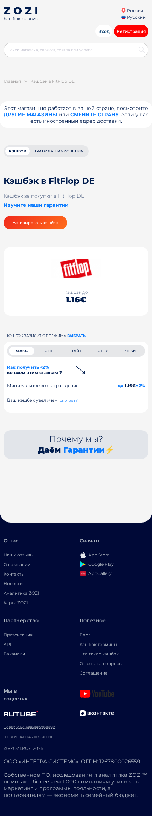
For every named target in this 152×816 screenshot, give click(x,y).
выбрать (76, 335)
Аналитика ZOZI (21, 593)
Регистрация (131, 31)
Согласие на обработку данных (28, 737)
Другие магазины (30, 114)
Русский (136, 17)
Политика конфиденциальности (29, 726)
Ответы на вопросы (101, 663)
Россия (134, 10)
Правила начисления (58, 151)
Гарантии (84, 450)
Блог (85, 634)
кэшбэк (17, 151)
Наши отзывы (18, 555)
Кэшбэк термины (98, 644)
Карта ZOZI (16, 602)
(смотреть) (68, 400)
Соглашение (93, 673)
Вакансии (14, 654)
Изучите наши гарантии (36, 205)
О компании (17, 564)
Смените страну (94, 114)
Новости (13, 583)
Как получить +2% (34, 370)
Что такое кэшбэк (99, 654)
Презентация (18, 634)
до (120, 385)
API (7, 644)
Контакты (14, 574)
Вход (104, 31)
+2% (140, 385)
